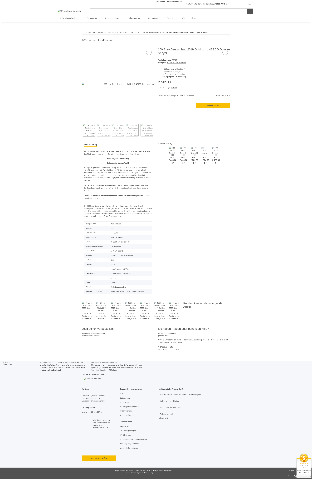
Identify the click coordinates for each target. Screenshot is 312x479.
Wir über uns (125, 435)
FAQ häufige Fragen (128, 431)
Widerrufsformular (127, 415)
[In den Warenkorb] (84, 46)
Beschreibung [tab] (90, 145)
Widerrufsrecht (126, 411)
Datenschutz (125, 398)
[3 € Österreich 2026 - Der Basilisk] (97, 340)
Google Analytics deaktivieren (124, 470)
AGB (121, 393)
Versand (174, 87)
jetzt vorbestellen (90, 348)
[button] (235, 4)
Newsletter (124, 426)
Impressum (124, 402)
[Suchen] (250, 11)
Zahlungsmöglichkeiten (129, 443)
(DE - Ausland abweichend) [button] (185, 96)
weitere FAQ (163, 418)
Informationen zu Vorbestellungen (134, 439)
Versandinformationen (129, 448)
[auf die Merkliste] (149, 52)
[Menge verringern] (160, 105)
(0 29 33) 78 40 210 (165, 347)
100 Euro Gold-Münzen (176, 62)
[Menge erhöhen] (189, 105)
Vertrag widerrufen (99, 458)
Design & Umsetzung (295, 470)
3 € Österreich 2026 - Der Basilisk (118, 343)
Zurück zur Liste (89, 32)
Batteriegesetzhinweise (129, 406)
